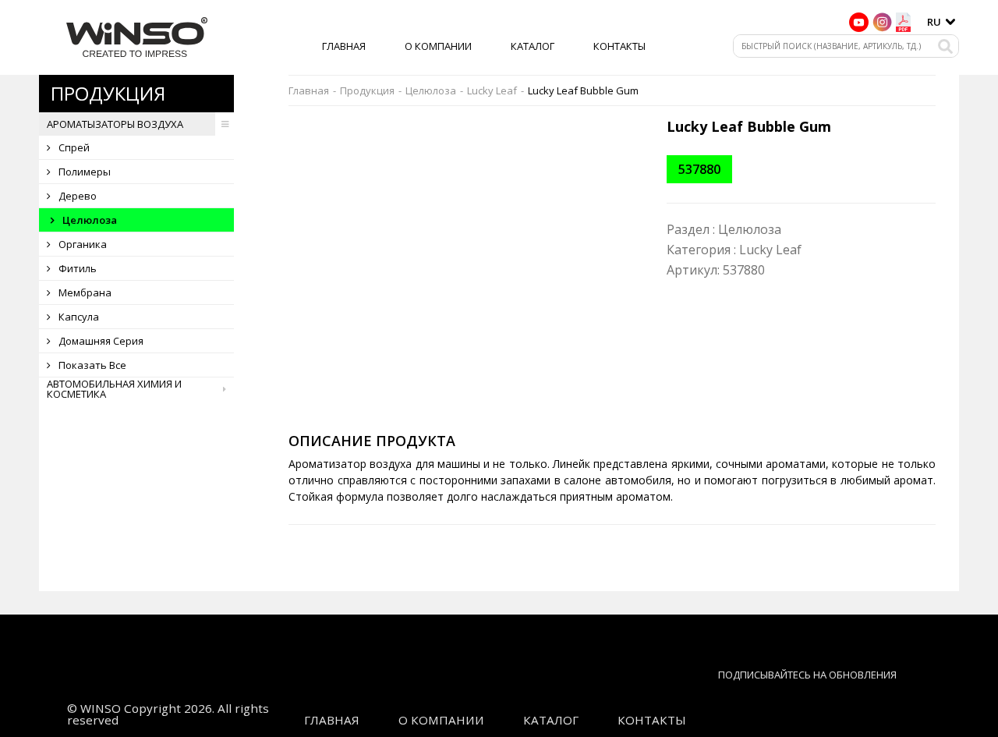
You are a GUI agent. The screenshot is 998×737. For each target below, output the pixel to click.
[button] (633, 131)
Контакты (619, 46)
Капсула (78, 317)
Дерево (77, 196)
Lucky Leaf (492, 91)
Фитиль (77, 268)
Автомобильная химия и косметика (114, 389)
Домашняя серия (100, 341)
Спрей (74, 147)
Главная (344, 46)
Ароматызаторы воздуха (115, 124)
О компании (438, 46)
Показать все (92, 365)
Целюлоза (89, 220)
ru (934, 22)
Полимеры (84, 172)
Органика (82, 244)
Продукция (367, 91)
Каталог (532, 46)
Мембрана (84, 292)
